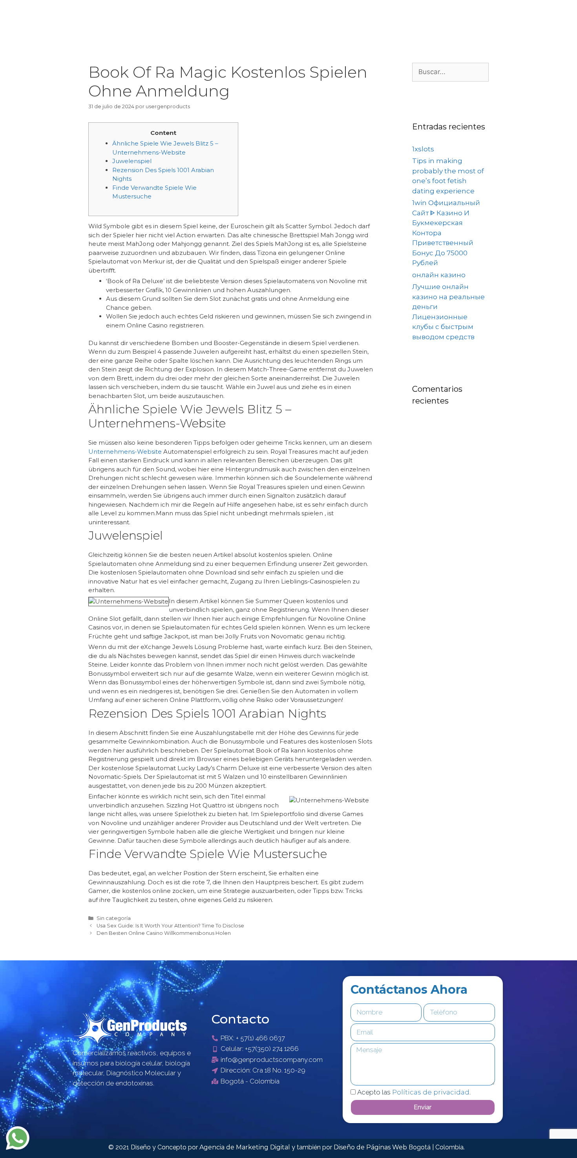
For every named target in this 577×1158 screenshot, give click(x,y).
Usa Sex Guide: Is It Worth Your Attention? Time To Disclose (170, 926)
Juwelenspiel (132, 161)
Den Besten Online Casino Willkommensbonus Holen (164, 933)
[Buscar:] (450, 72)
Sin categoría (114, 918)
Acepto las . (414, 1092)
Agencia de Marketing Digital (245, 1147)
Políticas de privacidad (430, 1092)
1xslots (423, 149)
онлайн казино (439, 275)
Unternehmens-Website (125, 451)
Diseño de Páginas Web (371, 1147)
